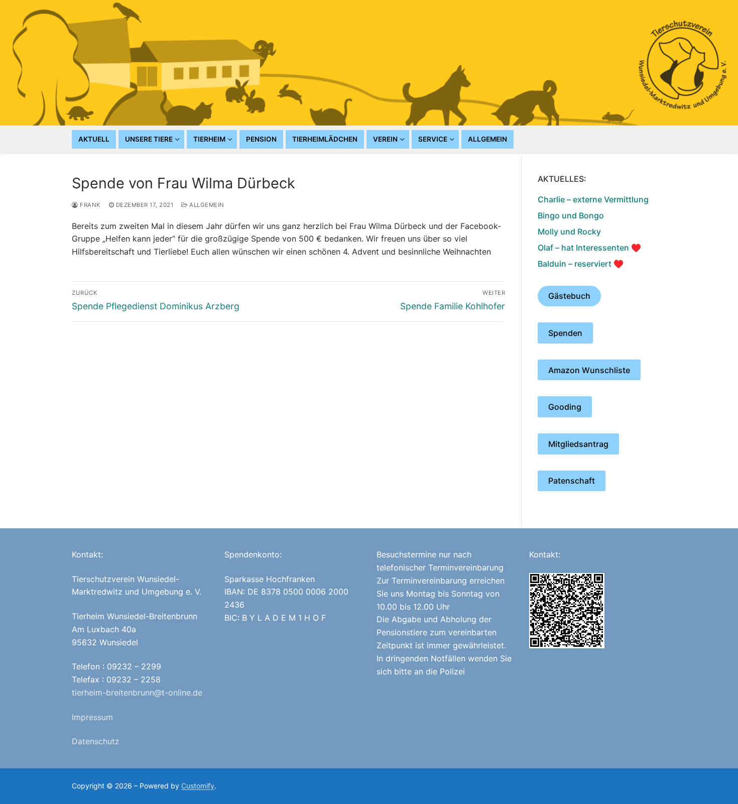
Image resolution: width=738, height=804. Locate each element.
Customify (197, 785)
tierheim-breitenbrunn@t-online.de (137, 692)
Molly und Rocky (569, 231)
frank (89, 204)
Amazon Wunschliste (589, 370)
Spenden (565, 333)
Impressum (92, 717)
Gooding (564, 407)
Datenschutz (95, 741)
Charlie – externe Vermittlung (593, 199)
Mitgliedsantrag (578, 444)
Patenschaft (571, 481)
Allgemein (206, 204)
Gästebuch (569, 296)
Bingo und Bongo (571, 215)
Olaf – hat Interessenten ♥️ (589, 248)
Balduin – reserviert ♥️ (581, 264)
